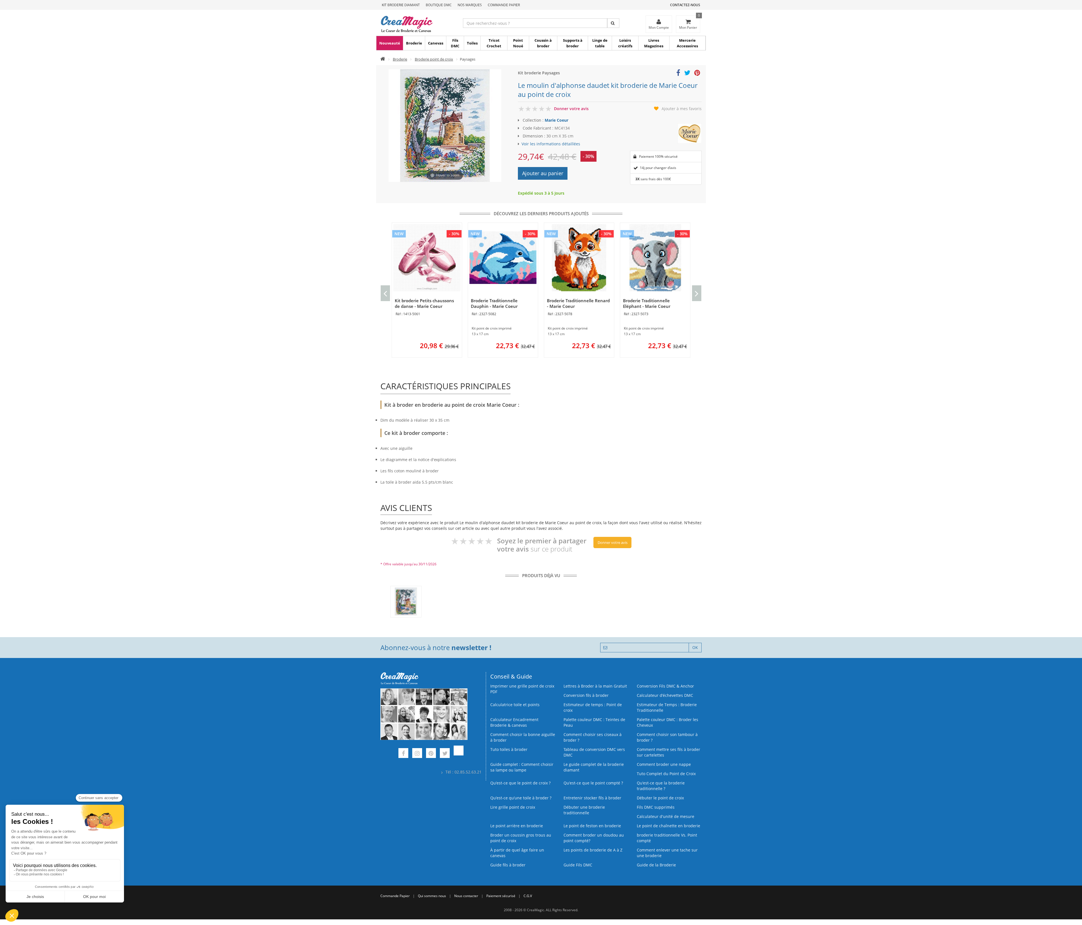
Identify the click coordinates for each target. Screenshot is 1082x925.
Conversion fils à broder (586, 695)
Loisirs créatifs (625, 43)
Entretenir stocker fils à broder (592, 798)
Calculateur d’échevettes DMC (665, 695)
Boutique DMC (439, 5)
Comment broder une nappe (664, 764)
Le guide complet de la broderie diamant (594, 767)
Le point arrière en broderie (516, 825)
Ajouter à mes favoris (682, 108)
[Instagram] (417, 754)
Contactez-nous (685, 5)
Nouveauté (389, 43)
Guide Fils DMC (578, 865)
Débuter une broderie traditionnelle (584, 809)
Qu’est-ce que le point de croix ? (520, 783)
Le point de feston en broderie (592, 825)
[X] (445, 754)
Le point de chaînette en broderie (668, 825)
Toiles (472, 43)
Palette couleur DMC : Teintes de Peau (594, 722)
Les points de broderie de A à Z (593, 850)
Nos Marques (470, 5)
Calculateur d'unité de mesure (665, 816)
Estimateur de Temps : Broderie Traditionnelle (667, 707)
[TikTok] (459, 754)
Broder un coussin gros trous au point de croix (520, 837)
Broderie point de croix (434, 59)
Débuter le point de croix (660, 798)
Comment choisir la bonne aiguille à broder (522, 737)
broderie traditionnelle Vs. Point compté (667, 837)
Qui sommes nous (432, 895)
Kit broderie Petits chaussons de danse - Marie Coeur (424, 303)
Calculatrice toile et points (515, 704)
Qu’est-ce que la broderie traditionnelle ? (661, 785)
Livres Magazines (653, 43)
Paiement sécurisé (500, 895)
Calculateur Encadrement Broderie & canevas (514, 722)
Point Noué (518, 43)
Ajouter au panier (542, 173)
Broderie (414, 43)
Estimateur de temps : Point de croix (593, 707)
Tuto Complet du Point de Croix (666, 773)
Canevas (435, 43)
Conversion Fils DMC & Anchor (665, 686)
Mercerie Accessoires (687, 43)
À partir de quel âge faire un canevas (517, 852)
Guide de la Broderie (656, 865)
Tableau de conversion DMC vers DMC (594, 752)
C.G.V (528, 895)
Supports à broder (572, 43)
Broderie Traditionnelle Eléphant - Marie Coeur (646, 303)
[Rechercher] (613, 23)
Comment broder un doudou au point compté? (594, 837)
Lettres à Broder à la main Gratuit (595, 686)
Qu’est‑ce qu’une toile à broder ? (520, 798)
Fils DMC (455, 43)
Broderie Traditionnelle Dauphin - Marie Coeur (494, 303)
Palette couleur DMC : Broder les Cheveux (667, 722)
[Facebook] (403, 754)
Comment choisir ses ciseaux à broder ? (593, 737)
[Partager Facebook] (678, 73)
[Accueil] (382, 59)
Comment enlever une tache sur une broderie (667, 852)
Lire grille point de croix (512, 807)
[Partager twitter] (687, 73)
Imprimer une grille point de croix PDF (522, 688)
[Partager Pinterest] (697, 73)
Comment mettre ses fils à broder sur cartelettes (668, 752)
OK (695, 647)
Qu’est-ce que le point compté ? (593, 783)
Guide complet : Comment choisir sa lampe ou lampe (521, 767)
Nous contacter (466, 895)
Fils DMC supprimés (656, 807)
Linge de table (599, 43)
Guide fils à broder (508, 865)
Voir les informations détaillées (551, 143)
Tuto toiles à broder (508, 749)
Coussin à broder (543, 43)
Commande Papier (504, 5)
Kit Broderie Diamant (401, 5)
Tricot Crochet (494, 43)
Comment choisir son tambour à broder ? (667, 737)
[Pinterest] (431, 754)
